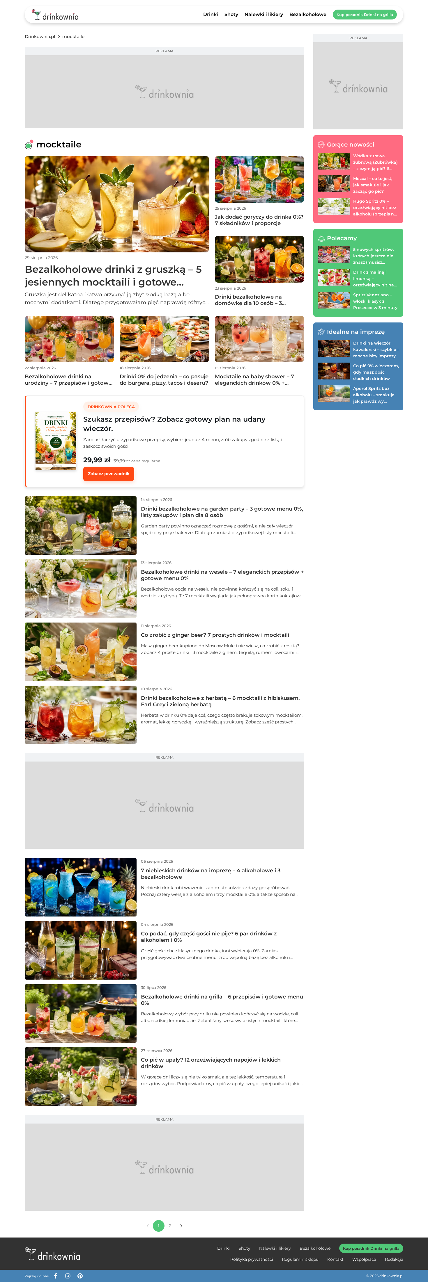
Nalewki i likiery (264, 14)
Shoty (231, 14)
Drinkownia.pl (40, 36)
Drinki (210, 14)
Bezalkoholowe (307, 14)
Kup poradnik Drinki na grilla (365, 14)
